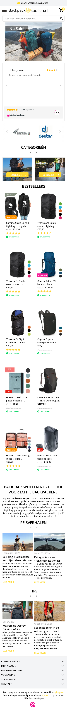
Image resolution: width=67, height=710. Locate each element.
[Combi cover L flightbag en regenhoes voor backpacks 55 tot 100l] (49, 206)
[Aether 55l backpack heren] (49, 264)
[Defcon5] (22, 132)
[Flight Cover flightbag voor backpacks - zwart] (49, 439)
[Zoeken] (61, 18)
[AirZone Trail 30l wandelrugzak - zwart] (49, 380)
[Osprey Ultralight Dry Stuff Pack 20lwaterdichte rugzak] (49, 322)
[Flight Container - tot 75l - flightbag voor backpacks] (18, 322)
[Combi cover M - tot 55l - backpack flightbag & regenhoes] (18, 264)
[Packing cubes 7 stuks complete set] (18, 439)
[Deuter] (46, 132)
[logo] (37, 10)
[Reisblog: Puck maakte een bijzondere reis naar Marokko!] (17, 542)
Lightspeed (58, 692)
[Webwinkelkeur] (32, 704)
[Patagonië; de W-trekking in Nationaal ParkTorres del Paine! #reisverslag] (49, 542)
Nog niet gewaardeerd (44, 350)
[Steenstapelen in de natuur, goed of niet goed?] (49, 611)
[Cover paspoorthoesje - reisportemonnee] (18, 380)
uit (46, 695)
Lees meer (8, 581)
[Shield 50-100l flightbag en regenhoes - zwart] (18, 206)
